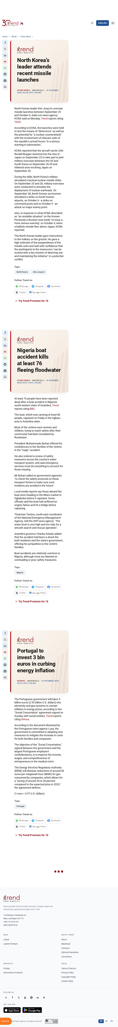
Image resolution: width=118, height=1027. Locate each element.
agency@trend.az (10, 925)
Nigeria (20, 572)
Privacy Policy (67, 972)
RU (112, 1021)
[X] (18, 997)
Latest (6, 939)
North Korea (22, 272)
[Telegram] (31, 997)
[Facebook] (12, 997)
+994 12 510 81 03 (10, 922)
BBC (32, 408)
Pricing (6, 968)
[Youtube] (25, 997)
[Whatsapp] (6, 997)
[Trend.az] (12, 23)
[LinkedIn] (37, 997)
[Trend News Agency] (11, 898)
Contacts (65, 948)
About (64, 939)
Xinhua (25, 719)
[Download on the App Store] (12, 1010)
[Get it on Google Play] (32, 1010)
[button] (5, 42)
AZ (106, 1021)
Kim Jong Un (39, 272)
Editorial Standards (69, 952)
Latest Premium (10, 944)
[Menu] (113, 23)
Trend (44, 118)
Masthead (65, 944)
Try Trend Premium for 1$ (33, 300)
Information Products (13, 972)
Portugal (20, 806)
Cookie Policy (67, 981)
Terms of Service (68, 968)
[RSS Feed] (44, 997)
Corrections (66, 956)
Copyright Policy (68, 977)
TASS (17, 121)
